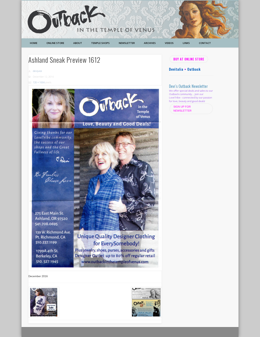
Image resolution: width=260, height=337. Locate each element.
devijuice (37, 71)
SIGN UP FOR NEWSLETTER (182, 108)
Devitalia (176, 69)
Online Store (55, 43)
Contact (205, 43)
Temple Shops (100, 43)
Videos (169, 43)
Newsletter (127, 43)
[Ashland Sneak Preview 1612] (95, 178)
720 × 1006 (39, 82)
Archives (150, 43)
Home (33, 43)
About (77, 43)
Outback (194, 69)
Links (186, 43)
